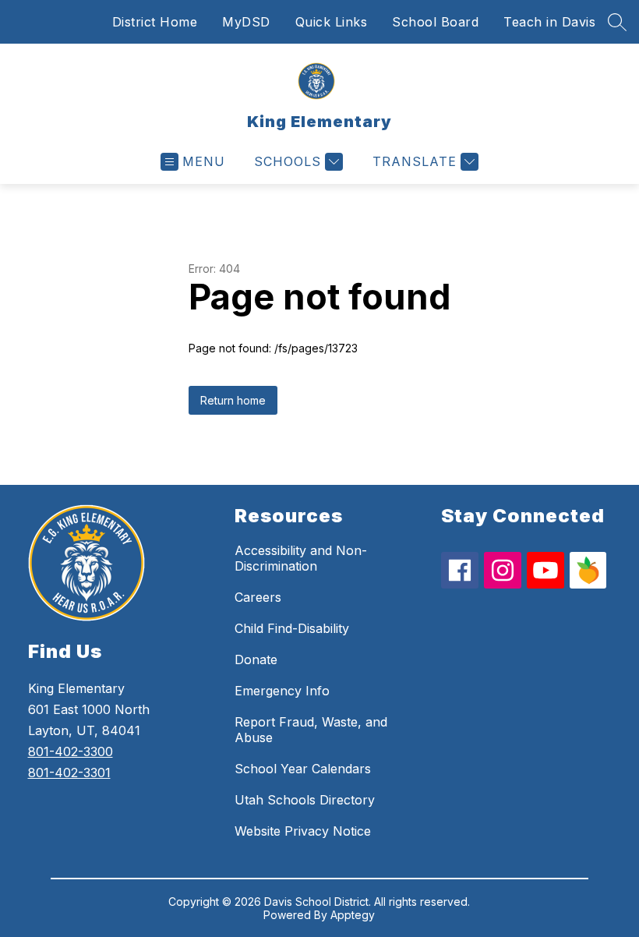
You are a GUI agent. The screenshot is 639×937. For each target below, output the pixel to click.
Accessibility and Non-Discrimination (301, 558)
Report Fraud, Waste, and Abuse (311, 729)
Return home (233, 400)
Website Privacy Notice (303, 831)
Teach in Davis (549, 22)
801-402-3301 (69, 772)
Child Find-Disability (292, 628)
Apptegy (352, 914)
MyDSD (246, 22)
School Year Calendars (303, 768)
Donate (256, 659)
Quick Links (331, 22)
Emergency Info (282, 690)
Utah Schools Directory (305, 800)
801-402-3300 (70, 751)
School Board (435, 22)
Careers (258, 597)
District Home (155, 22)
